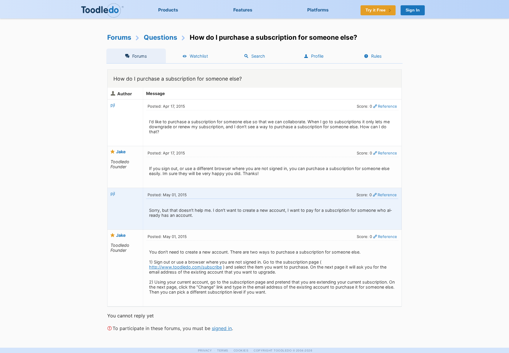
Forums (119, 37)
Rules (376, 56)
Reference (387, 106)
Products (168, 10)
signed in (222, 328)
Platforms (318, 10)
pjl (112, 104)
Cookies (241, 350)
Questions (160, 37)
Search (258, 56)
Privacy (205, 350)
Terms (222, 350)
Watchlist (199, 56)
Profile (317, 56)
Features (242, 10)
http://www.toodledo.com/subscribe (185, 266)
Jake (121, 151)
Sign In (413, 10)
